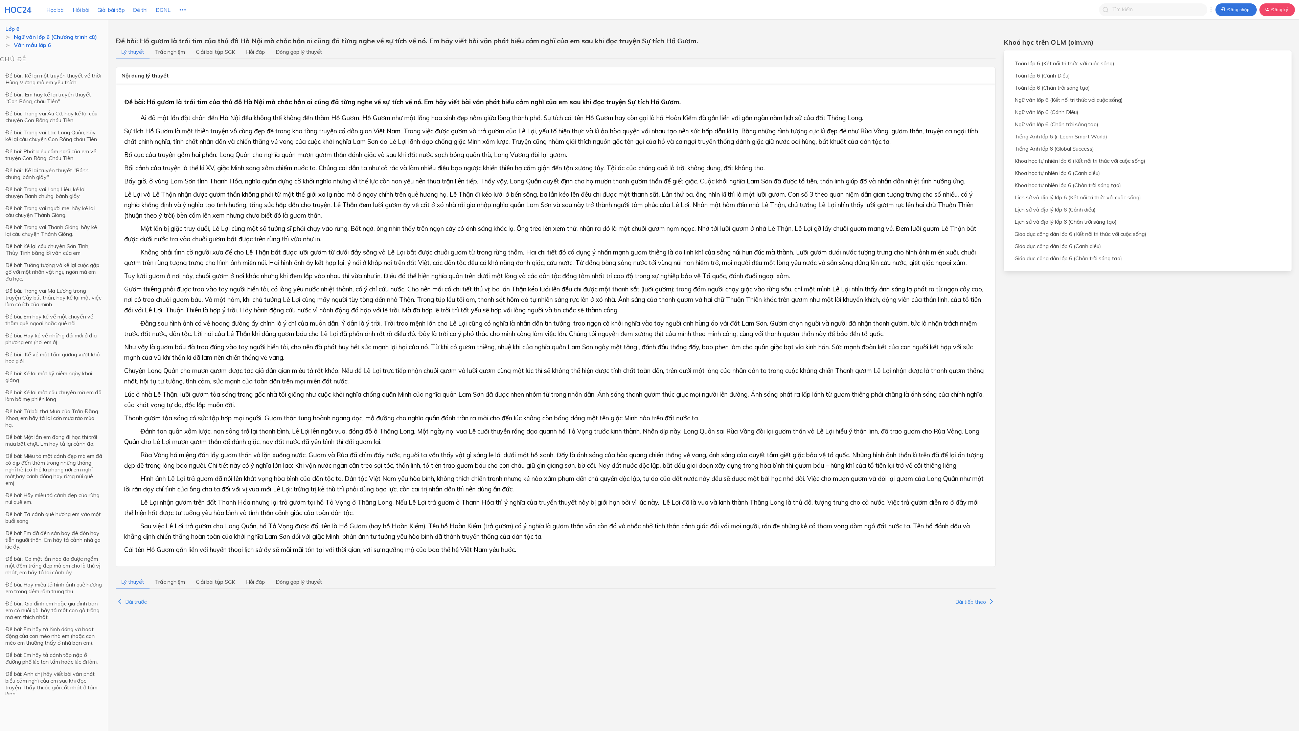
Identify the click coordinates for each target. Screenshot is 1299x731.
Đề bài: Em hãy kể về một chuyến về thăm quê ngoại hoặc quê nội (49, 320)
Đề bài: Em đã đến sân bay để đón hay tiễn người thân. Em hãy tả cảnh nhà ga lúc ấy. (52, 540)
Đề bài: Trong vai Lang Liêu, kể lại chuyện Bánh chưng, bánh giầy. (45, 192)
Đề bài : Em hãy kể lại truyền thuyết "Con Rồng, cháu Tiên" (48, 98)
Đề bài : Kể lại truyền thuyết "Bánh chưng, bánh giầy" (47, 173)
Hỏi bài (81, 9)
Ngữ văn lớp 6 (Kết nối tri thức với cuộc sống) (1069, 99)
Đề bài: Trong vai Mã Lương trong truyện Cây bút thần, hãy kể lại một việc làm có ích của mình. (53, 297)
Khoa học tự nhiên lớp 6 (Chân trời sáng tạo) (1068, 185)
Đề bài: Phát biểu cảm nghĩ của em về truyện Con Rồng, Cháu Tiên (50, 154)
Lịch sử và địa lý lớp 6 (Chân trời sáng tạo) (1066, 221)
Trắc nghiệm (170, 51)
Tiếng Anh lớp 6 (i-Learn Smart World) (1061, 136)
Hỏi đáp (255, 51)
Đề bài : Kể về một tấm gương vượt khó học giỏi (52, 357)
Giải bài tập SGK (215, 51)
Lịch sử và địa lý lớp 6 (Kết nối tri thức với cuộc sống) (1078, 197)
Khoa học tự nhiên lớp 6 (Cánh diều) (1057, 173)
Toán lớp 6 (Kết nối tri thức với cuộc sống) (1064, 63)
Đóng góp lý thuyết (299, 51)
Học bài (55, 9)
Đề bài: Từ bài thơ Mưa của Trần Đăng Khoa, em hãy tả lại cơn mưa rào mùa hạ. (51, 418)
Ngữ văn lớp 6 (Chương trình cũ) (55, 37)
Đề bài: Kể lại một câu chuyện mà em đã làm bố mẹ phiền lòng (53, 395)
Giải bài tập (111, 9)
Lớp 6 (12, 28)
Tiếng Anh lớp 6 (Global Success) (1054, 148)
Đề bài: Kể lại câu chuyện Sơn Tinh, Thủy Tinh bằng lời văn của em (47, 249)
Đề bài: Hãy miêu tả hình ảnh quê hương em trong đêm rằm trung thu (53, 588)
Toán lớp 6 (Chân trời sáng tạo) (1052, 87)
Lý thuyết (132, 51)
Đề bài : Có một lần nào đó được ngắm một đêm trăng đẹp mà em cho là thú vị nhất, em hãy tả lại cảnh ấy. (52, 565)
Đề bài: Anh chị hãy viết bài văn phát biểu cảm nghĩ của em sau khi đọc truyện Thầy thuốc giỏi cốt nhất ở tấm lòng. (51, 683)
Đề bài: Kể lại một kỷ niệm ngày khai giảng (48, 376)
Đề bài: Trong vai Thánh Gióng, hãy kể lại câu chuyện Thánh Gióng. (51, 230)
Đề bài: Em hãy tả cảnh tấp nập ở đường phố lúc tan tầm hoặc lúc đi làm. (51, 658)
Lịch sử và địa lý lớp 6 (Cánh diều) (1055, 209)
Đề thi (140, 9)
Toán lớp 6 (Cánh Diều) (1042, 75)
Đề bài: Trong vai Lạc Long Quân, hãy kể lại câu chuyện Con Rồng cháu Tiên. (51, 135)
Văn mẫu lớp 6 (32, 45)
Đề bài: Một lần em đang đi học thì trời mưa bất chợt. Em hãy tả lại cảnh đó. (51, 440)
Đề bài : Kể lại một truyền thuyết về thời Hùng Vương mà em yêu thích (53, 79)
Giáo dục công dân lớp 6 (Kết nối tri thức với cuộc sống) (1080, 233)
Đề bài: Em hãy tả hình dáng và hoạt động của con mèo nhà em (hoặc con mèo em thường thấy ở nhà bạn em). (50, 636)
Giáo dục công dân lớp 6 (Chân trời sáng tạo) (1068, 258)
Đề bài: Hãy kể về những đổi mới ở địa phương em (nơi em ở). (51, 339)
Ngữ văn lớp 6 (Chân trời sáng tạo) (1056, 124)
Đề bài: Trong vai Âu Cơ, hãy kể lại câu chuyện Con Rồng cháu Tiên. (51, 117)
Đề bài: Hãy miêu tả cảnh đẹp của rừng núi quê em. (52, 498)
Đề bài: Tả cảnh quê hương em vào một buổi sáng (53, 517)
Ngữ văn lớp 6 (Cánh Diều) (1046, 112)
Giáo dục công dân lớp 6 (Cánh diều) (1058, 246)
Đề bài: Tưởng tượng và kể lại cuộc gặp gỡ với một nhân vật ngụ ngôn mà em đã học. (52, 272)
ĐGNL (163, 9)
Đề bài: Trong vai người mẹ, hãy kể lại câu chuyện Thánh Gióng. (50, 211)
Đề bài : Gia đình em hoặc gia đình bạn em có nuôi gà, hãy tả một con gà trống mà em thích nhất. (52, 610)
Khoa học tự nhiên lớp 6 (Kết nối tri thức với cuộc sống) (1080, 160)
